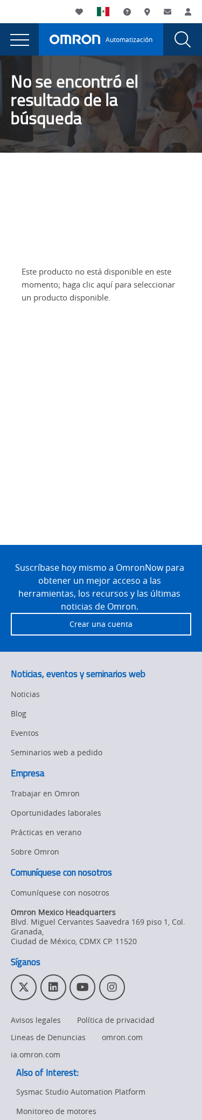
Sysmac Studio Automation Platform (80, 1092)
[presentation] (19, 39)
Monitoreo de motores (56, 1111)
